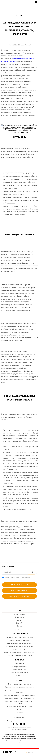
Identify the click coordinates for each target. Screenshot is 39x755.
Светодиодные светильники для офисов (19, 706)
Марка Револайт (19, 614)
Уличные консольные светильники (19, 640)
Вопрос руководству (19, 670)
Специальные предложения (19, 672)
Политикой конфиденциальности (18, 577)
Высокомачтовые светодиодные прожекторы (19, 698)
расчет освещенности (19, 585)
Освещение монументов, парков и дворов (19, 646)
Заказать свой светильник (19, 591)
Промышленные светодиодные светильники (19, 687)
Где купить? (19, 712)
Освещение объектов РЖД (19, 649)
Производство (19, 617)
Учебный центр (19, 675)
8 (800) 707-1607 (9, 752)
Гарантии (19, 620)
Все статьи (19, 16)
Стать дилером (19, 664)
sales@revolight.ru (19, 718)
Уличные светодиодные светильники (19, 684)
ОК (32, 572)
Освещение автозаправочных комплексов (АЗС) (19, 652)
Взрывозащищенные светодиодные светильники (19, 695)
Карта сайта (19, 623)
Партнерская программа (19, 667)
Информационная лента (19, 629)
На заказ (19, 709)
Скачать (19, 626)
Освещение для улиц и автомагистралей (19, 643)
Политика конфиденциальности (20, 729)
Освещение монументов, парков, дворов (19, 655)
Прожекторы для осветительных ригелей (19, 637)
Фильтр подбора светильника (19, 596)
